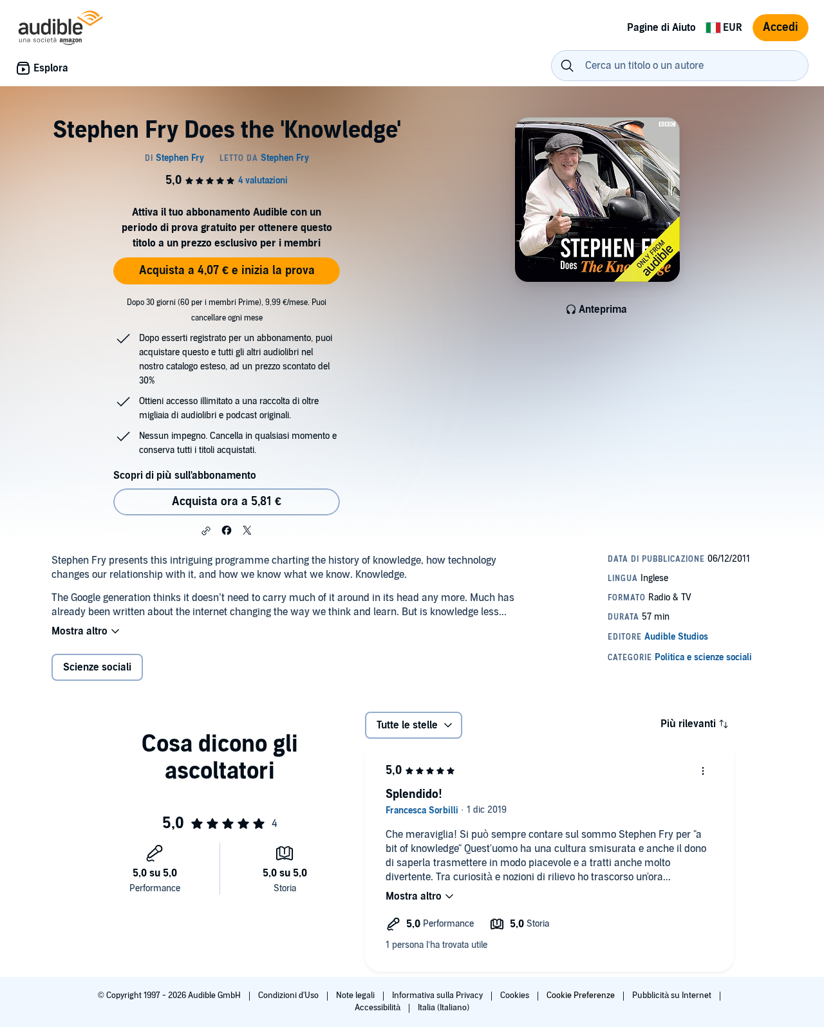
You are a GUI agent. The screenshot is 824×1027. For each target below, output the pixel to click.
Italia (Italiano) (443, 1008)
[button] (206, 531)
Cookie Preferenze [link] (581, 995)
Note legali (356, 995)
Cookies (515, 995)
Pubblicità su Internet (672, 995)
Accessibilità (378, 1008)
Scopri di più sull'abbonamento (184, 475)
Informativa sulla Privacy (438, 995)
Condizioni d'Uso (289, 995)
